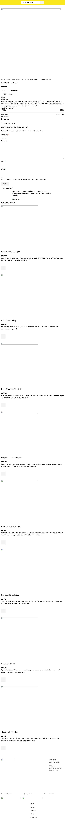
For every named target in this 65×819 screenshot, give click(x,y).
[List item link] (8, 782)
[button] (3, 268)
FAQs (34, 772)
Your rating (5, 134)
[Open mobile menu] (63, 2)
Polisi (19, 760)
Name (3, 161)
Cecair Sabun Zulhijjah (10, 252)
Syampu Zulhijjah (8, 664)
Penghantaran (37, 763)
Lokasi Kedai (36, 769)
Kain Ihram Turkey (8, 320)
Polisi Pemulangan (22, 766)
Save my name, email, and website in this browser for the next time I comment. (24, 179)
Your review (5, 141)
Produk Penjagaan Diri (32, 79)
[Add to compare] (3, 248)
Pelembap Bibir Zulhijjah (11, 526)
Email (3, 169)
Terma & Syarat (21, 763)
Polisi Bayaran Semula (23, 769)
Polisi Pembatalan (22, 772)
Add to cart (14, 90)
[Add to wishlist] (3, 263)
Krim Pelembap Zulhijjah (11, 389)
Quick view (3, 272)
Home (3, 79)
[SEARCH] (42, 2)
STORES (35, 760)
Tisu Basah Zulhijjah (9, 732)
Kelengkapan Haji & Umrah (15, 79)
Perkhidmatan (37, 766)
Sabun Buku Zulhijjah (10, 595)
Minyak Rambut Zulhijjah (11, 458)
